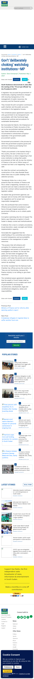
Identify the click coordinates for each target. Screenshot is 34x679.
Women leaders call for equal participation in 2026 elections (22, 538)
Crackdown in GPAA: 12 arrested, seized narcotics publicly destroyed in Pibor (22, 468)
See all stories (28, 484)
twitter (25, 79)
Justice (19, 54)
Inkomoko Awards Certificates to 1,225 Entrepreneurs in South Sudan (22, 492)
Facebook (16, 79)
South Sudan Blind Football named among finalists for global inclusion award (21, 527)
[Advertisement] (17, 27)
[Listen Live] (19, 47)
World (14, 628)
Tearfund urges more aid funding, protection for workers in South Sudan (25, 439)
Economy (14, 54)
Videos (15, 645)
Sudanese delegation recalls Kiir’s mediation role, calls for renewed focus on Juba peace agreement (22, 378)
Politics (15, 634)
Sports (14, 636)
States (14, 626)
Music (14, 640)
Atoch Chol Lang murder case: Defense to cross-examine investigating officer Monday (22, 393)
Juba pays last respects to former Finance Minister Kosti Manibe (21, 503)
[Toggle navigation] (5, 46)
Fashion (15, 642)
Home (9, 54)
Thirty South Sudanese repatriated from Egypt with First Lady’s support (22, 364)
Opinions (15, 638)
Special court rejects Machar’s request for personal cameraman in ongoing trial (25, 422)
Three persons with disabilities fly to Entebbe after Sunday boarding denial (25, 408)
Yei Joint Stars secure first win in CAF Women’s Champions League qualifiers (21, 515)
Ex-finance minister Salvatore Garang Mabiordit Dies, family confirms (25, 454)
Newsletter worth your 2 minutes (16, 336)
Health (14, 647)
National (15, 624)
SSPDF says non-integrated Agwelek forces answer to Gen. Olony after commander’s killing (22, 552)
